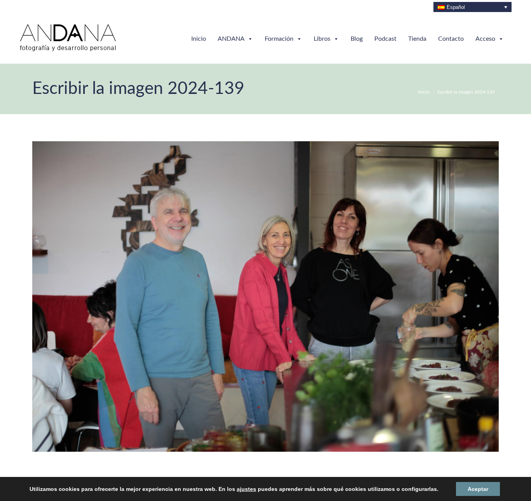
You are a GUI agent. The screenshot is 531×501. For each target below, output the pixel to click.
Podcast (385, 39)
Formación (279, 39)
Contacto (451, 39)
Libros (322, 39)
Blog (357, 39)
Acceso (485, 39)
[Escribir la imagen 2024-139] (265, 296)
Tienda (417, 39)
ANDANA (231, 39)
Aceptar (463, 488)
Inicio (198, 39)
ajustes (248, 488)
